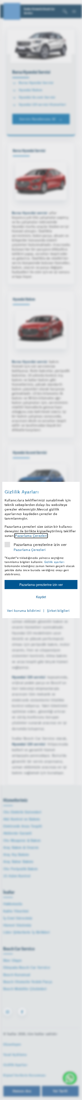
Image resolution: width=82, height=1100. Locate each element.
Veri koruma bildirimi (24, 610)
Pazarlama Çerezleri (31, 536)
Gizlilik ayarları (54, 562)
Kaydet (41, 597)
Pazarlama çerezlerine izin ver (40, 544)
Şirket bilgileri (58, 610)
